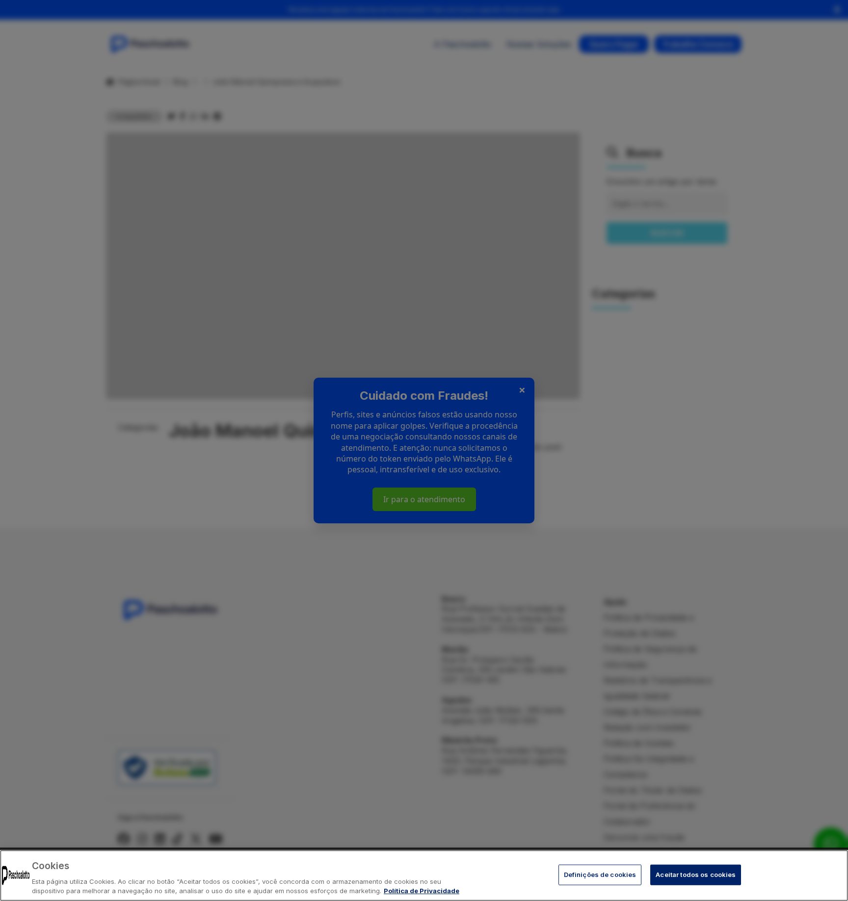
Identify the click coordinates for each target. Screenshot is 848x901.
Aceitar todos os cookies (696, 874)
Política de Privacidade (421, 891)
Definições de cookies (600, 874)
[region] (424, 875)
